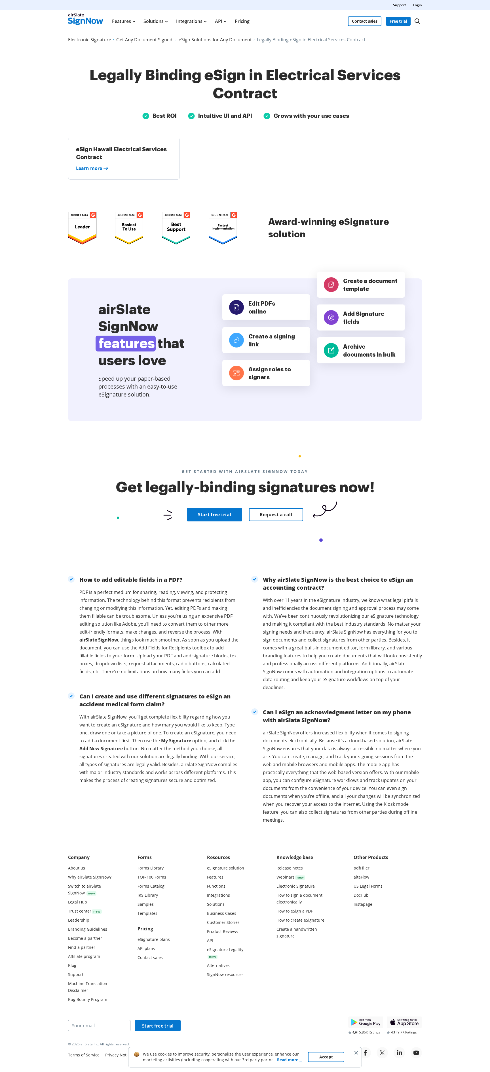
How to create (300, 920)
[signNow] (85, 21)
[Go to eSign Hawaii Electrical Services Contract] (123, 158)
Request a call (276, 515)
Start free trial (214, 515)
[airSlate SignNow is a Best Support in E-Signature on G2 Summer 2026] (176, 228)
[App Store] (404, 1022)
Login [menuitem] (417, 5)
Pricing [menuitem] (242, 21)
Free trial (398, 21)
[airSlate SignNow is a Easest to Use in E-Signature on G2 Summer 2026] (129, 228)
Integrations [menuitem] (189, 21)
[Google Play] (365, 1022)
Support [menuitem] (399, 5)
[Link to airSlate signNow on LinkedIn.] (399, 1052)
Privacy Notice (118, 1055)
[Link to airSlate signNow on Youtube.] (416, 1052)
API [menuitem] (218, 21)
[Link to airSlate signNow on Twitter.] (382, 1052)
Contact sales (364, 21)
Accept (326, 1057)
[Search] (417, 21)
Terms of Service (84, 1055)
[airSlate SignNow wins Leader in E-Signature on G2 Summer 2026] (82, 228)
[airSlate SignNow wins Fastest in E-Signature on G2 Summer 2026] (223, 228)
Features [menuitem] (121, 21)
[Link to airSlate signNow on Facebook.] (365, 1052)
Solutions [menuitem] (153, 21)
